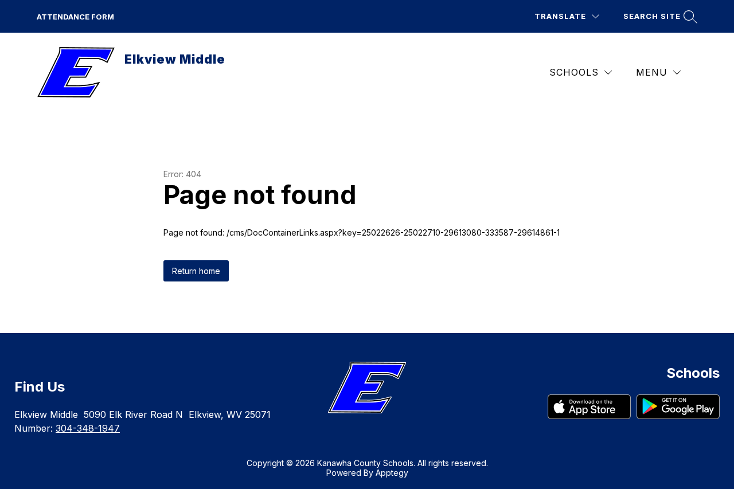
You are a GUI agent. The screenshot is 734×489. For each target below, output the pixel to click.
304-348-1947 (88, 428)
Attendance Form (75, 16)
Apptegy (392, 473)
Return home (196, 271)
